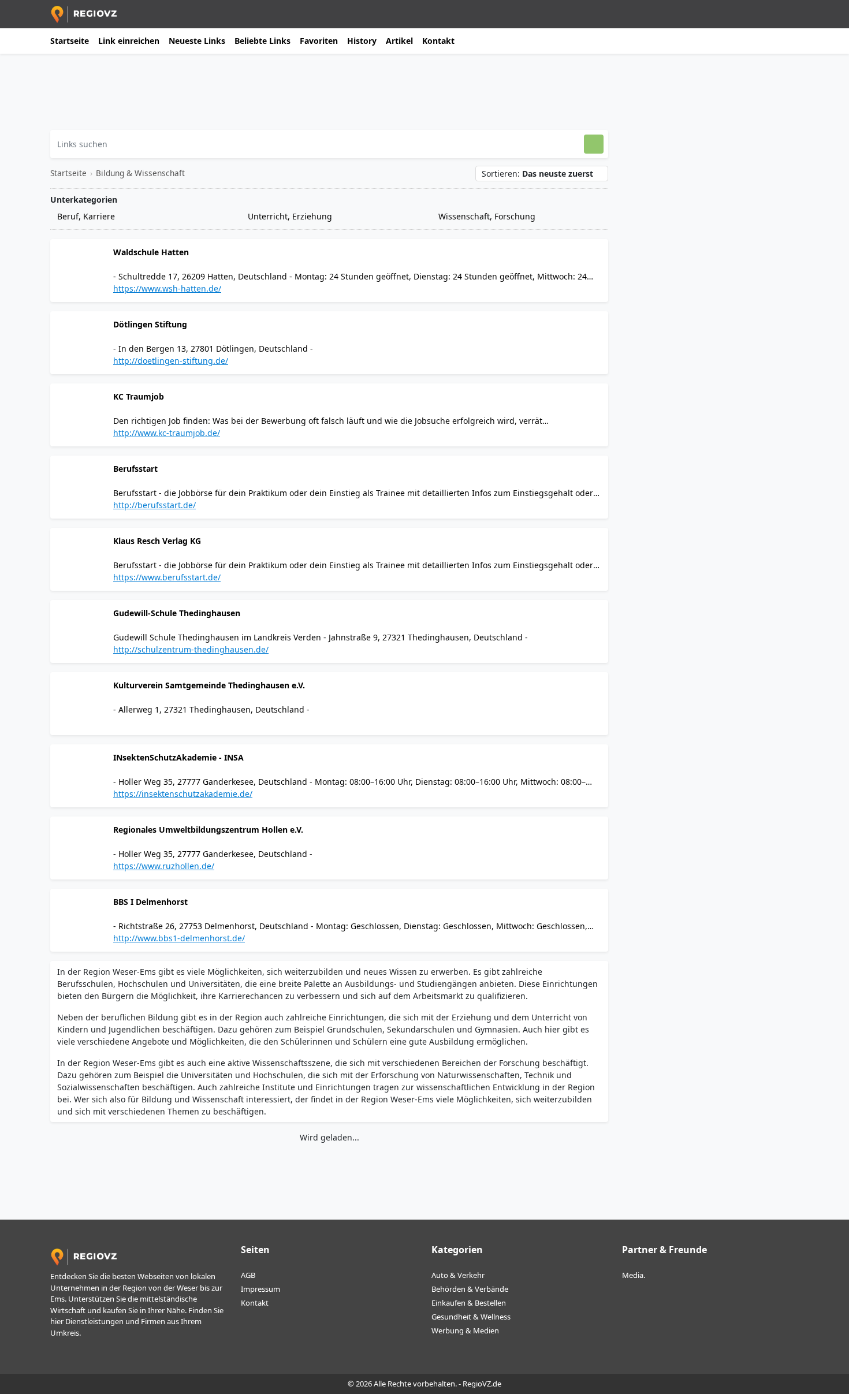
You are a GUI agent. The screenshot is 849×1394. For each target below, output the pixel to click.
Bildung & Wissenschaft (140, 172)
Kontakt (438, 40)
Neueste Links (197, 40)
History (362, 40)
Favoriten (319, 40)
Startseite (69, 40)
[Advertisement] (329, 96)
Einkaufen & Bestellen (468, 1303)
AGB (248, 1275)
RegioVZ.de (482, 1383)
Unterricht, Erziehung (288, 216)
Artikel (399, 40)
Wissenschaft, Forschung (485, 216)
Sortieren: (537, 173)
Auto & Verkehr (458, 1275)
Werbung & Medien (465, 1330)
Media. (633, 1275)
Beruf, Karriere (85, 216)
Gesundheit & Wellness (471, 1316)
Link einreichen (128, 40)
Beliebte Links (262, 40)
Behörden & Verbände (469, 1289)
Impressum (260, 1289)
